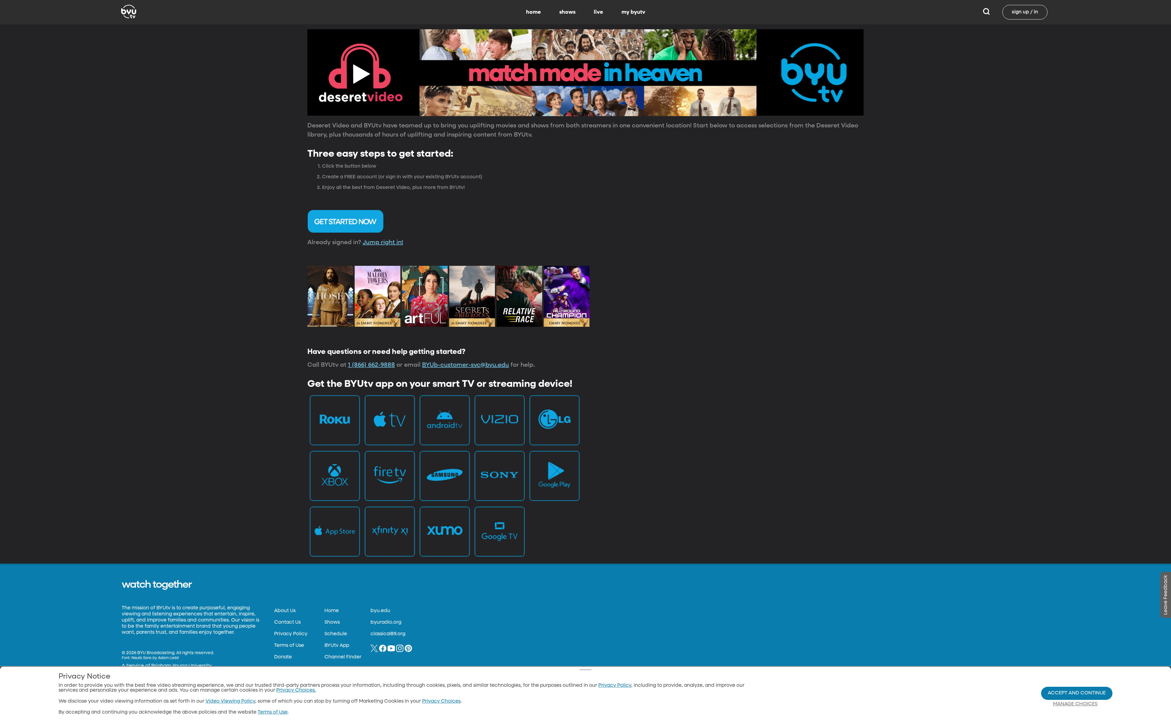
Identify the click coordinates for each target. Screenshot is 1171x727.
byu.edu (380, 610)
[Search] (986, 12)
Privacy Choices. (296, 690)
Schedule (335, 634)
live (598, 12)
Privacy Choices (441, 701)
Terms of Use (289, 645)
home (533, 12)
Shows (332, 622)
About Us (284, 610)
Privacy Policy (290, 634)
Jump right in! (383, 242)
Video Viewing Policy (230, 701)
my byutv (633, 12)
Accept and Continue (1077, 693)
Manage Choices (1075, 704)
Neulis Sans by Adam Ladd (155, 658)
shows (567, 12)
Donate (283, 657)
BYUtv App (336, 645)
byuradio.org (386, 622)
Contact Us (287, 622)
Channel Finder (342, 657)
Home (331, 610)
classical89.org (388, 634)
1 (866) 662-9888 (371, 365)
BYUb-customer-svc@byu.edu (465, 365)
